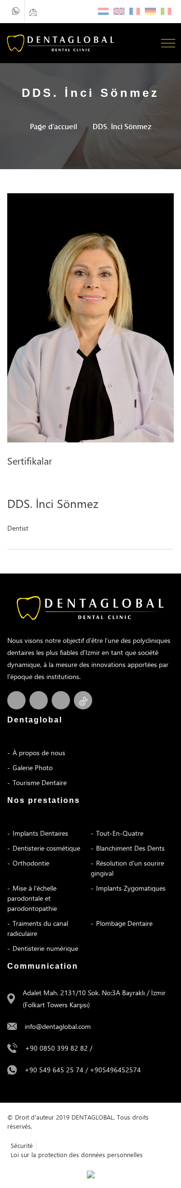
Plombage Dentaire (124, 923)
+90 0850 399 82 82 (56, 1048)
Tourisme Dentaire (40, 782)
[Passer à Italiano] (166, 11)
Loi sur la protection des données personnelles (77, 1154)
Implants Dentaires (40, 833)
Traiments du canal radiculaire (37, 928)
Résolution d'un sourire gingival (127, 868)
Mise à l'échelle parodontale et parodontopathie (32, 898)
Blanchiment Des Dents (130, 848)
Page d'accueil (53, 126)
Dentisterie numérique (45, 948)
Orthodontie (31, 863)
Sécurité (22, 1145)
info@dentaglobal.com (58, 1026)
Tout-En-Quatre (119, 833)
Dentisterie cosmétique (46, 848)
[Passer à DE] (150, 11)
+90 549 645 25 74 (54, 1069)
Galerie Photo (33, 767)
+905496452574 (115, 1069)
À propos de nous (39, 752)
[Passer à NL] (103, 11)
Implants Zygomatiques (131, 888)
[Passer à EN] (119, 11)
